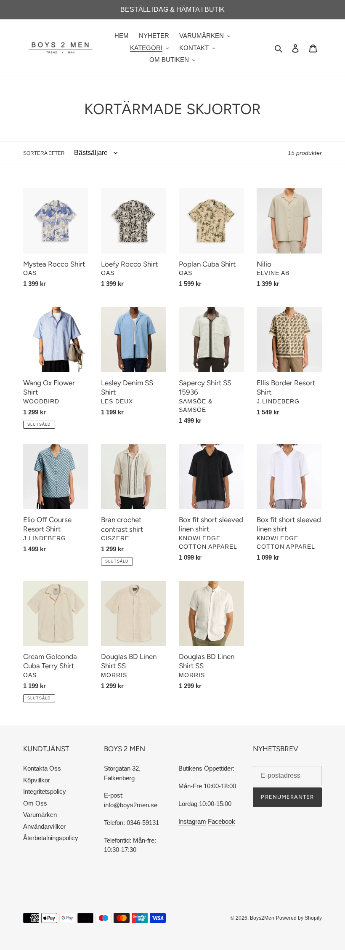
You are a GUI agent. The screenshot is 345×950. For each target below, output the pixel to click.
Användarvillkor (44, 826)
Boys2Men (262, 918)
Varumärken (40, 814)
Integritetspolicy (44, 791)
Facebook (221, 821)
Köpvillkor (36, 780)
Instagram (192, 821)
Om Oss (35, 803)
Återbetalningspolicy (50, 837)
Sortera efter (44, 153)
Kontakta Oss (42, 768)
